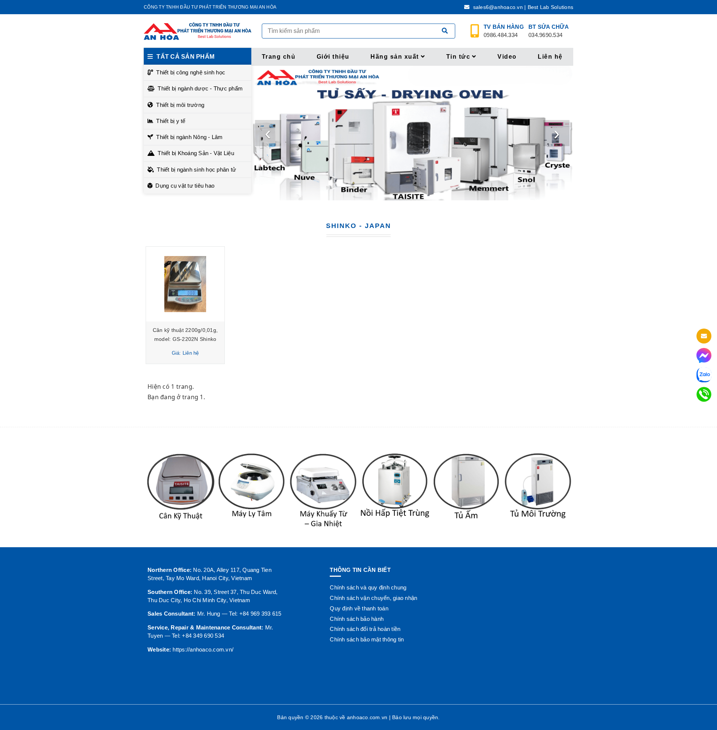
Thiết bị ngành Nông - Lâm (189, 137)
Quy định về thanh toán (359, 608)
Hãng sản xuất (394, 56)
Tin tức (458, 56)
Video (507, 56)
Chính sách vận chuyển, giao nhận (373, 598)
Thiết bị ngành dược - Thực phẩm (200, 88)
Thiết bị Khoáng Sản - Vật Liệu (196, 153)
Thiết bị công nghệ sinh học (190, 72)
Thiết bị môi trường (180, 105)
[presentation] (268, 133)
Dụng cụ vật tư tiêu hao (184, 185)
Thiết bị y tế (170, 121)
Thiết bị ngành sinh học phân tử (196, 169)
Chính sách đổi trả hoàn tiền (365, 629)
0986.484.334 (504, 31)
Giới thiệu (333, 56)
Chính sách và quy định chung (368, 587)
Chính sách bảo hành (357, 619)
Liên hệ (550, 56)
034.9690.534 (548, 31)
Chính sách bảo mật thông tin (367, 639)
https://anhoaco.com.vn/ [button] (203, 649)
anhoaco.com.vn (367, 717)
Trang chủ (279, 56)
